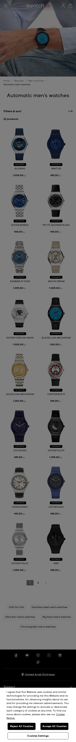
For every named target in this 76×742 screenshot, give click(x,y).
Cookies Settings (38, 736)
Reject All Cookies (21, 726)
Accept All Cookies (54, 726)
